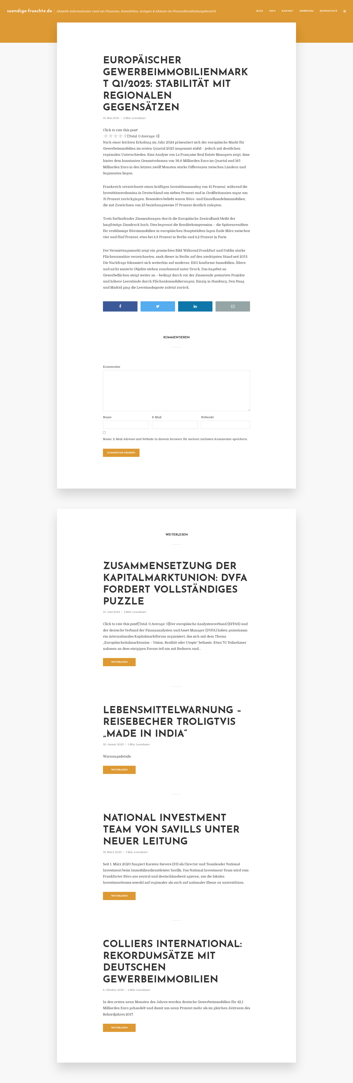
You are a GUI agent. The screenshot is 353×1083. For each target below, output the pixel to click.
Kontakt (287, 11)
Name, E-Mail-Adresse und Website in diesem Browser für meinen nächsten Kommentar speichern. (175, 439)
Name (107, 417)
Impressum (306, 11)
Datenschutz (328, 11)
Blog (259, 11)
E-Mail (156, 417)
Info (272, 11)
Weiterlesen (119, 662)
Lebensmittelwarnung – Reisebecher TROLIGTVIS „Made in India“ (172, 722)
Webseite (207, 417)
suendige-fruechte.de (29, 11)
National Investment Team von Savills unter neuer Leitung (171, 830)
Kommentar (111, 366)
